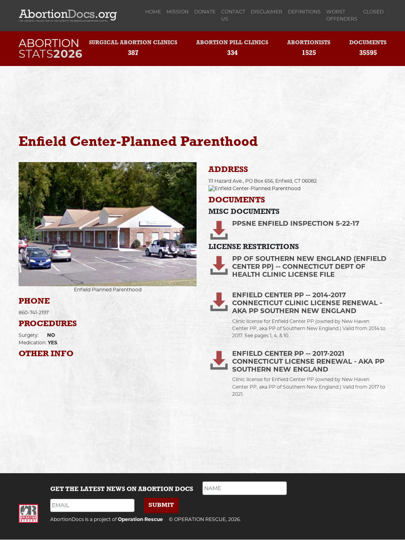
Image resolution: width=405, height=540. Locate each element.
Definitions (304, 12)
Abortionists (308, 43)
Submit (161, 505)
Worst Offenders (342, 15)
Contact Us (233, 15)
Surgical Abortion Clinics (133, 43)
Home (154, 12)
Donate (205, 12)
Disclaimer (266, 12)
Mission (178, 12)
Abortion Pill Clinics (232, 43)
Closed (373, 12)
